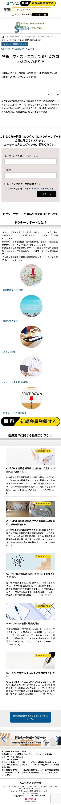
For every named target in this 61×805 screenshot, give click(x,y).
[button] (3, 739)
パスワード (10, 170)
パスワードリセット (44, 188)
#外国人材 (19, 49)
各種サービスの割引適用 (14, 413)
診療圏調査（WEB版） (13, 290)
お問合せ (8, 775)
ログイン (46, 193)
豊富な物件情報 (10, 321)
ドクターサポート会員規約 (29, 772)
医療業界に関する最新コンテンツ (30, 435)
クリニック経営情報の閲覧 (15, 382)
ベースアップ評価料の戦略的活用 (22, 623)
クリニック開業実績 (10, 759)
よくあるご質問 (51, 772)
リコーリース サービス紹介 (12, 757)
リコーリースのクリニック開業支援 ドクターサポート (30, 791)
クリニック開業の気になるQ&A (43, 762)
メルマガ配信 (9, 351)
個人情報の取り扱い (31, 770)
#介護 (7, 49)
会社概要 (9, 772)
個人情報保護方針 (52, 770)
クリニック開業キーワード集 (13, 762)
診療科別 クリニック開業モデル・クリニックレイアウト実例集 (27, 754)
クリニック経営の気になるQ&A (14, 765)
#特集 (32, 49)
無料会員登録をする (10, 770)
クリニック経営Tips (40, 765)
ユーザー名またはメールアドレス (21, 155)
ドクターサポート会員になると (14, 751)
